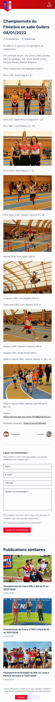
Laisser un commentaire (17, 530)
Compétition (29, 39)
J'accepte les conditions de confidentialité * (24, 523)
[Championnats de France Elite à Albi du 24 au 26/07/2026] (27, 568)
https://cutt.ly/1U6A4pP (35, 423)
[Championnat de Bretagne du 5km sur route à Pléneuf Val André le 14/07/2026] (27, 655)
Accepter (21, 697)
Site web (9, 483)
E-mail (8, 474)
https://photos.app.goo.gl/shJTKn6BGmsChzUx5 (27, 416)
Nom (8, 466)
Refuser (34, 697)
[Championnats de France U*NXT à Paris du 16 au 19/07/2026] (27, 611)
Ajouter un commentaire (17, 491)
